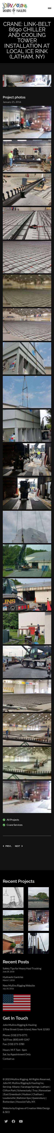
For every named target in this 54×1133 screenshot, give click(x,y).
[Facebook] (13, 1121)
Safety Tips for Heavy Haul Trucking (22, 968)
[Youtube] (20, 1121)
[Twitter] (6, 1121)
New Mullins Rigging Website (19, 985)
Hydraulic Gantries (13, 977)
